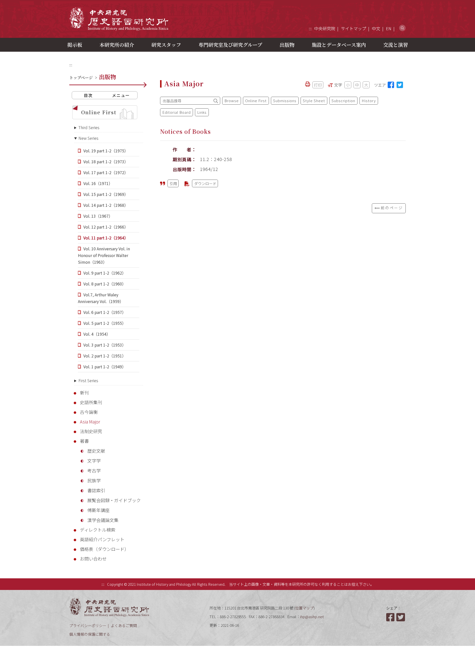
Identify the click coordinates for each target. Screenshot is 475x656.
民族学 (94, 480)
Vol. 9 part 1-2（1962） (104, 273)
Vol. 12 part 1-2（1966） (105, 227)
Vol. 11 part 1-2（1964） (105, 238)
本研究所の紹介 (116, 44)
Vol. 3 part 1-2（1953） (104, 345)
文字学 (94, 460)
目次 (88, 95)
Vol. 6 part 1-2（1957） (104, 312)
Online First (99, 112)
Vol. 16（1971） (98, 183)
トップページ (81, 77)
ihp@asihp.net (312, 616)
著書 (84, 441)
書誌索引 (96, 490)
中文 (376, 28)
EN (388, 28)
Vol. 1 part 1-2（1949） (104, 367)
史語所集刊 (91, 402)
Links (202, 112)
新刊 (84, 392)
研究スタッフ (166, 44)
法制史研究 (91, 431)
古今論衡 (89, 412)
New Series (88, 138)
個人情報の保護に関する (89, 634)
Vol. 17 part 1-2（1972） (105, 172)
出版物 (287, 44)
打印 (318, 85)
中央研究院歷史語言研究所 (118, 19)
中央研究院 (324, 28)
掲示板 (74, 44)
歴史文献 (96, 450)
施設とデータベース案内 (339, 44)
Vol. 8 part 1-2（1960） (104, 284)
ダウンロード (205, 183)
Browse (231, 100)
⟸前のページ (389, 207)
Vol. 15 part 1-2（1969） (105, 194)
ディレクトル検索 (97, 529)
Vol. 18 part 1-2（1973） (105, 161)
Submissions (284, 100)
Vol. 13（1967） (98, 216)
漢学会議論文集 (103, 520)
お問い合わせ (93, 558)
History (369, 100)
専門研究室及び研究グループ (230, 44)
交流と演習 (395, 44)
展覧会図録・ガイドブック (114, 500)
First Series (88, 380)
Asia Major (90, 421)
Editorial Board (176, 112)
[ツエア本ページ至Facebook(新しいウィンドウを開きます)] (391, 85)
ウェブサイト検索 (402, 28)
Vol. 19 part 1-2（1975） (105, 151)
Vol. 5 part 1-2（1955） (104, 323)
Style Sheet (314, 100)
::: (310, 28)
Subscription (343, 100)
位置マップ (304, 607)
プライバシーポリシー (87, 625)
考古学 (94, 470)
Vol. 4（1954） (96, 334)
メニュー (121, 95)
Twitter (401, 617)
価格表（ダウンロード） (104, 549)
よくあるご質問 (124, 625)
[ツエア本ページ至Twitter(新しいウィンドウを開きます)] (400, 85)
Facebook (391, 617)
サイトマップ (353, 28)
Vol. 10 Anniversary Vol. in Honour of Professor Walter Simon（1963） (104, 255)
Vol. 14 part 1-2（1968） (105, 205)
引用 (173, 183)
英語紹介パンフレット (102, 539)
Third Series (88, 127)
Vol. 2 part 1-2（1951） (104, 356)
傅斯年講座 (98, 510)
